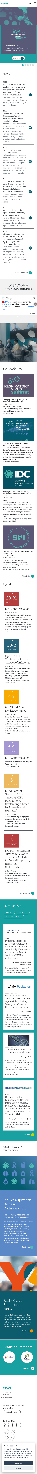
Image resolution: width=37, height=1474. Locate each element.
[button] (1, 304)
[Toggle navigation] (35, 3)
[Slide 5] (33, 65)
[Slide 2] (25, 65)
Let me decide (23, 1457)
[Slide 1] (23, 65)
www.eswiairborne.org (11, 462)
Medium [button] (22, 912)
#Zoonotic (29, 307)
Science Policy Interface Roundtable (16, 569)
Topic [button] (8, 912)
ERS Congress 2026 (13, 766)
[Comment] (6, 314)
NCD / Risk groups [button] (12, 916)
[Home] (5, 3)
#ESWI (6, 302)
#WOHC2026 (7, 304)
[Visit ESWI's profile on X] (4, 298)
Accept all (18, 1463)
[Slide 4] (30, 65)
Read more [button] (5, 309)
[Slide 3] (28, 65)
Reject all (18, 1468)
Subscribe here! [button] (11, 1412)
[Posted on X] (34, 298)
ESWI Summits (9, 413)
